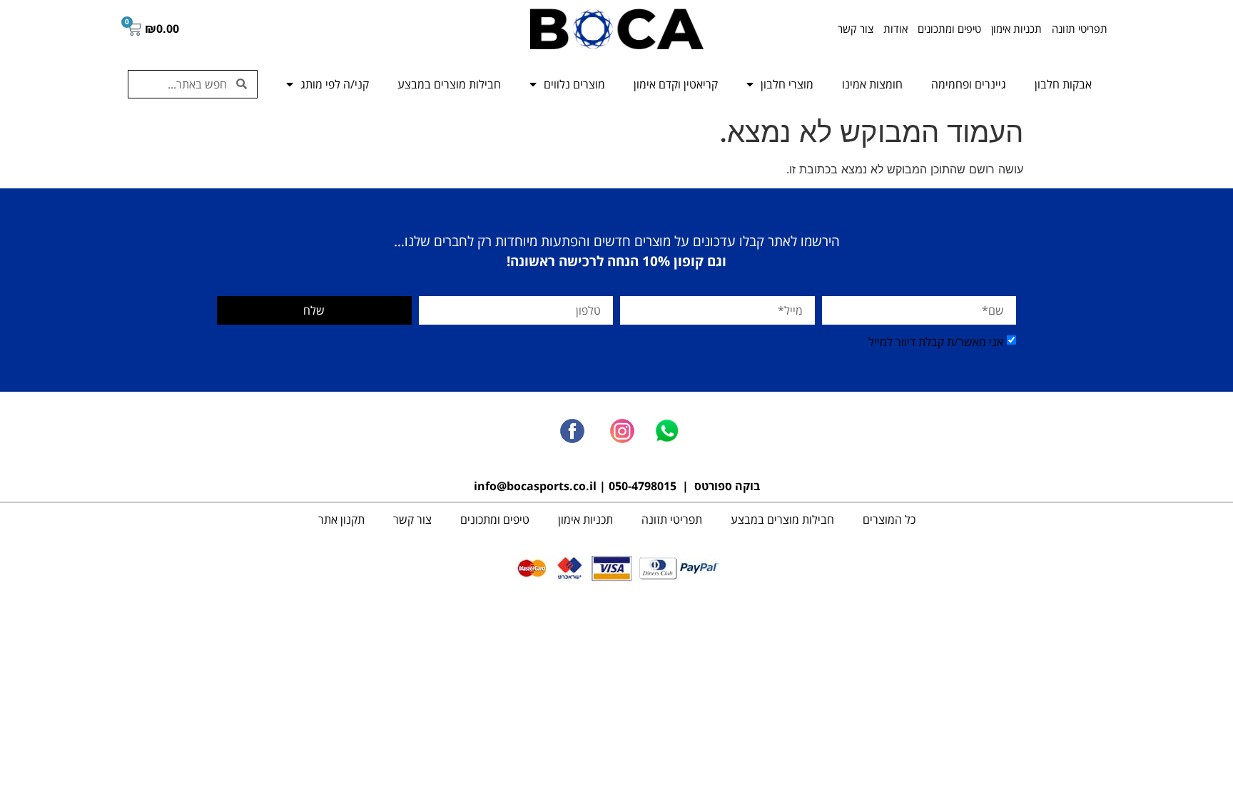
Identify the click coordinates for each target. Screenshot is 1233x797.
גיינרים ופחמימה (968, 84)
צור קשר (855, 28)
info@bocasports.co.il (535, 486)
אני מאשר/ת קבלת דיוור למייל (935, 342)
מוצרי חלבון (787, 84)
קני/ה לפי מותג (334, 84)
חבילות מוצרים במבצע (449, 84)
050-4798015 (642, 486)
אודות (895, 28)
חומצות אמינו (872, 84)
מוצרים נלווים (574, 84)
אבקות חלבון (1063, 84)
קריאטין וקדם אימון (676, 84)
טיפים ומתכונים (949, 28)
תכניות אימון (1016, 28)
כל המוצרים (889, 519)
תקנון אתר (341, 519)
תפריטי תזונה (1079, 28)
